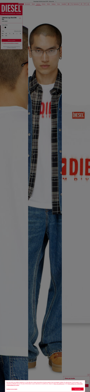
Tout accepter (77, 389)
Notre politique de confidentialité (75, 383)
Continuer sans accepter (11, 389)
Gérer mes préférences (59, 383)
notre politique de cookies (13, 385)
